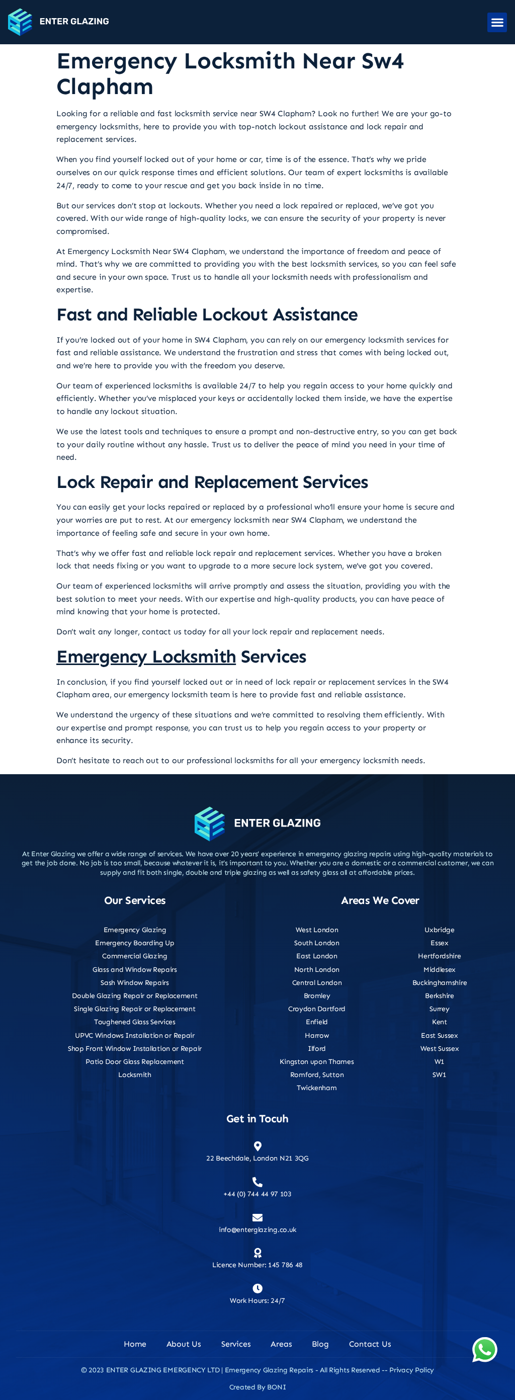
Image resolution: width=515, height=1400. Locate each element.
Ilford (317, 1048)
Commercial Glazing (134, 956)
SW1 (439, 1074)
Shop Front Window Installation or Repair (135, 1048)
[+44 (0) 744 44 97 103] (257, 1182)
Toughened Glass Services (135, 1022)
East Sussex (439, 1035)
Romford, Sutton (317, 1074)
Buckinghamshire (439, 982)
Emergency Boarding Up (135, 943)
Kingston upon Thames (317, 1061)
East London (316, 956)
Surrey (439, 1009)
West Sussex (439, 1048)
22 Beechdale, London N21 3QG (257, 1158)
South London (316, 943)
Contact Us (370, 1344)
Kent (439, 1022)
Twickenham (316, 1088)
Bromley (317, 996)
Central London (317, 982)
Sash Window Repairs (134, 982)
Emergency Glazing (135, 930)
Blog (320, 1344)
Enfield (317, 1022)
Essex (440, 943)
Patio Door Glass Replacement (134, 1061)
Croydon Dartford (317, 1009)
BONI (276, 1387)
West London (317, 930)
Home (135, 1344)
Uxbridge (439, 930)
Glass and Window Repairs (135, 969)
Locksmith (134, 1074)
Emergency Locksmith (146, 656)
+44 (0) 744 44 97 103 (257, 1194)
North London (316, 969)
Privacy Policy (411, 1370)
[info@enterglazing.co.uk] (257, 1218)
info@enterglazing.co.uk (257, 1229)
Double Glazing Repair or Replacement (134, 996)
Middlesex (439, 969)
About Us (183, 1344)
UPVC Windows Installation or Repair (135, 1035)
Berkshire (439, 996)
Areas (281, 1344)
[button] (497, 22)
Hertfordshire (439, 956)
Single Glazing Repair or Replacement (134, 1009)
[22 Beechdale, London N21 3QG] (257, 1146)
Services (235, 1344)
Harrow (316, 1035)
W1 (440, 1061)
